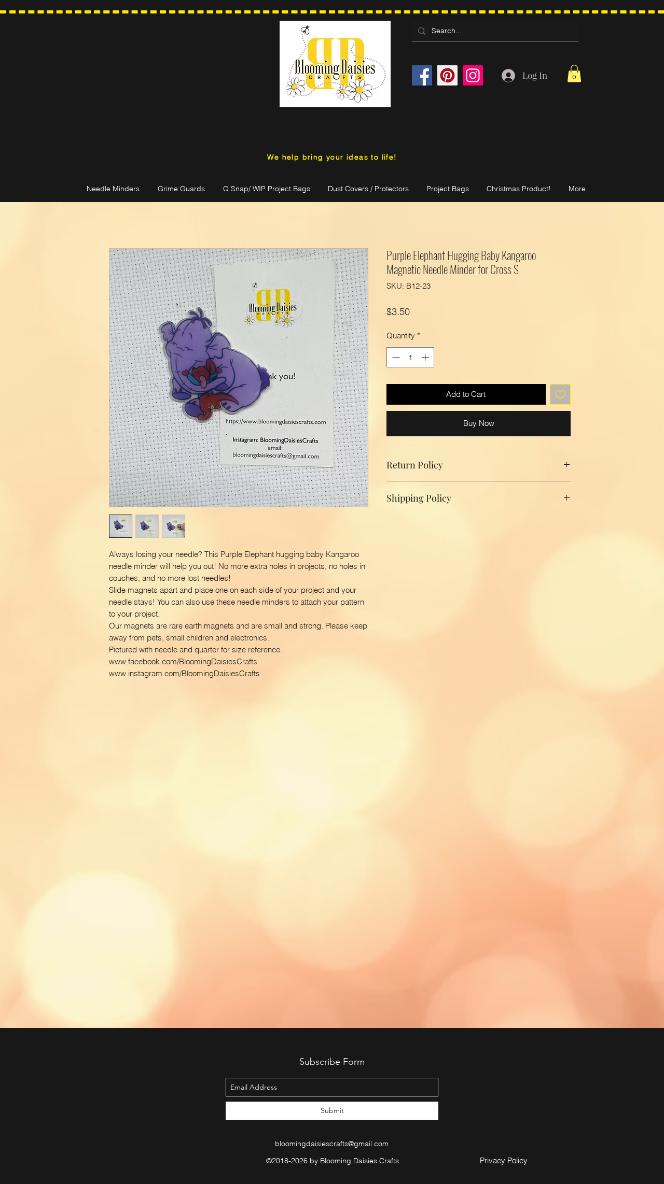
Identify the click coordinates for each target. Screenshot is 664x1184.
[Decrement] (395, 357)
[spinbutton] (410, 357)
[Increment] (426, 357)
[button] (574, 73)
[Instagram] (473, 75)
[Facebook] (422, 75)
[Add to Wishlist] (560, 394)
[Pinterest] (447, 75)
